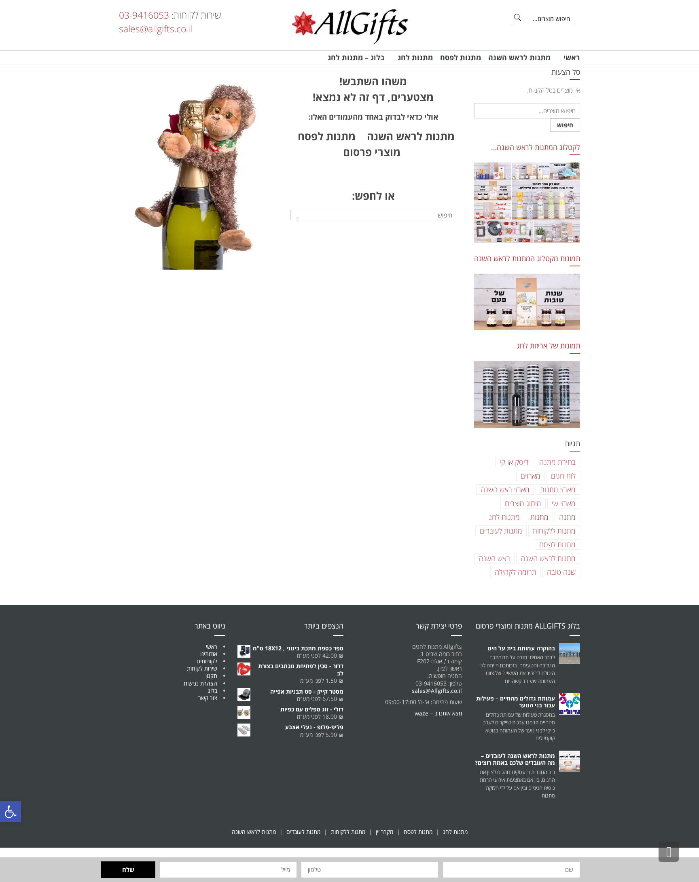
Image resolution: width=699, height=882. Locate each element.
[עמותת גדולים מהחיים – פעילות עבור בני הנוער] (569, 704)
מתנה (567, 517)
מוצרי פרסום (371, 152)
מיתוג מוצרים (523, 503)
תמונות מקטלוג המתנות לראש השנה (527, 258)
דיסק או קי (514, 462)
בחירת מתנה (557, 462)
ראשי (211, 646)
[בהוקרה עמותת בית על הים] (569, 654)
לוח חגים (563, 476)
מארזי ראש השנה (505, 489)
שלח (128, 869)
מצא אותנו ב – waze (438, 713)
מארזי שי (564, 503)
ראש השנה (494, 558)
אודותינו (208, 654)
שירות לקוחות (202, 668)
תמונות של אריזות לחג (548, 345)
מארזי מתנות (558, 489)
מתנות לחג (504, 517)
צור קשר (207, 698)
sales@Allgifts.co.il (437, 690)
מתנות (539, 517)
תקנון (211, 675)
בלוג (212, 690)
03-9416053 (144, 14)
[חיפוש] (297, 219)
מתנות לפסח (557, 544)
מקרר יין (384, 832)
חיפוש (565, 125)
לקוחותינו (207, 661)
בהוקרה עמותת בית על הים (521, 648)
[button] (10, 811)
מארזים (530, 476)
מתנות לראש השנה (408, 136)
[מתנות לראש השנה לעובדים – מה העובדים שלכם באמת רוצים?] (569, 761)
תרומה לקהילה (515, 572)
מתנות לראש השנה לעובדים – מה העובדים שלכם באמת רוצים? (515, 759)
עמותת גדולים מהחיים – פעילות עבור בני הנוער (515, 701)
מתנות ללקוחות (554, 531)
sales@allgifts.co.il (155, 28)
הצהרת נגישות (200, 683)
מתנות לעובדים (501, 531)
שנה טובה (561, 572)
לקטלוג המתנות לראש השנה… (535, 147)
